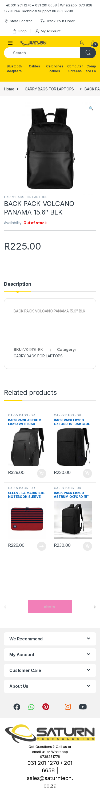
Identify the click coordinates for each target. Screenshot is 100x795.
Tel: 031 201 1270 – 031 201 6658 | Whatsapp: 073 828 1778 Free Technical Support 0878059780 (48, 8)
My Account (50, 31)
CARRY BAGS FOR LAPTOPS (49, 89)
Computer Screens (75, 68)
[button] (91, 108)
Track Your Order (60, 21)
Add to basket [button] (40, 473)
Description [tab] (17, 284)
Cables (34, 66)
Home (9, 89)
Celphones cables (54, 68)
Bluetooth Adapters (14, 68)
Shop (22, 31)
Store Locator (21, 21)
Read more (41, 546)
